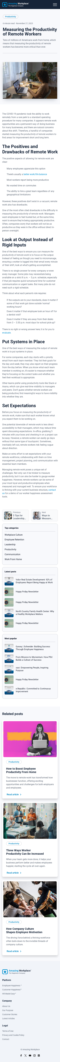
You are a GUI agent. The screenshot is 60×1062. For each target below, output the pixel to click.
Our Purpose (7, 1010)
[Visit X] (25, 1056)
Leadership (10, 544)
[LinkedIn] (5, 57)
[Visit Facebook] (21, 1056)
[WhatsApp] (19, 57)
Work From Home (13, 559)
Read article (13, 794)
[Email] (24, 57)
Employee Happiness (12, 985)
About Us (6, 1006)
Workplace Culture (13, 534)
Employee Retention (14, 539)
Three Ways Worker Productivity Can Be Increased (25, 852)
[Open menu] (55, 5)
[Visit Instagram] (34, 1056)
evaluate (6, 332)
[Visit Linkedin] (39, 1056)
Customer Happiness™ (12, 989)
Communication (12, 554)
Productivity (10, 16)
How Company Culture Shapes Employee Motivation (24, 930)
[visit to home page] (15, 4)
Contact (5, 1039)
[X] (10, 57)
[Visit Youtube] (30, 1056)
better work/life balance (35, 174)
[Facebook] (15, 57)
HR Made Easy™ (9, 994)
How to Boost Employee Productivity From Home (21, 770)
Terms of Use (7, 1031)
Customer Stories (9, 1014)
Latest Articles (8, 1018)
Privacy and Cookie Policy (13, 1035)
